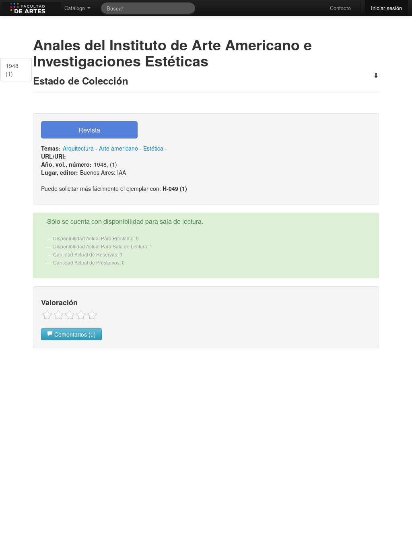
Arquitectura (78, 148)
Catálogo (75, 8)
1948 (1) (12, 70)
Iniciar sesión (386, 8)
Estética (153, 148)
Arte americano (118, 148)
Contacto (340, 8)
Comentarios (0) (74, 334)
